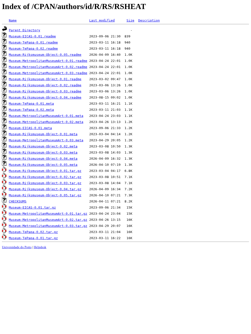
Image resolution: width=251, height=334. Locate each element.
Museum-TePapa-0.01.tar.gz (33, 238)
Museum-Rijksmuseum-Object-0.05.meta (43, 165)
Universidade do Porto (17, 247)
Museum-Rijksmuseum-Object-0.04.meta (43, 158)
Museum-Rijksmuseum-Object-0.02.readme (45, 85)
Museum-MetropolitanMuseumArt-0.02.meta (46, 122)
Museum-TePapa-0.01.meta (31, 103)
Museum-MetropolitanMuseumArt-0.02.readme (48, 67)
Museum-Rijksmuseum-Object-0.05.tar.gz (45, 195)
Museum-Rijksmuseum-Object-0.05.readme (45, 54)
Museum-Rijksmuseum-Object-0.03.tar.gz (45, 183)
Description (149, 20)
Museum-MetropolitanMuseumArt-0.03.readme (48, 73)
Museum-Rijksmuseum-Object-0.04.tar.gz (45, 189)
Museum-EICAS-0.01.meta (30, 128)
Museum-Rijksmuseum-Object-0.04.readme (45, 97)
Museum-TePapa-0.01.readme (33, 42)
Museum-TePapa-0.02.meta (31, 109)
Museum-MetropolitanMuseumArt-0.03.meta (46, 140)
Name (13, 20)
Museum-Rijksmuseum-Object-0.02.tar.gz (45, 177)
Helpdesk (40, 247)
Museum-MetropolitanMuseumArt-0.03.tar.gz (48, 226)
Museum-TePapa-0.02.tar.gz (33, 232)
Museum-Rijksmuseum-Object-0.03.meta (43, 152)
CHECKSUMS (17, 201)
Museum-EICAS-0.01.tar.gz (32, 207)
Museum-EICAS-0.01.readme (32, 36)
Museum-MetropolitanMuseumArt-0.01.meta (46, 116)
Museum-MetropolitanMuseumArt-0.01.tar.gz (48, 213)
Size (130, 20)
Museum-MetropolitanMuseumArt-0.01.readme (48, 61)
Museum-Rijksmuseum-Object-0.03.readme (45, 91)
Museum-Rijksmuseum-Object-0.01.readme (45, 79)
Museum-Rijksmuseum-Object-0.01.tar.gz (45, 171)
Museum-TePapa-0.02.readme (33, 48)
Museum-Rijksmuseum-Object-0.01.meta (43, 134)
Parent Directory (24, 30)
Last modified (102, 20)
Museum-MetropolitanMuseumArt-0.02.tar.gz (48, 220)
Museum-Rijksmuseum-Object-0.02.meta (43, 146)
